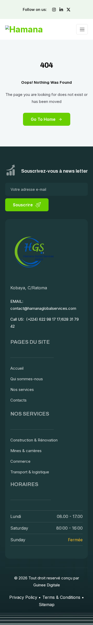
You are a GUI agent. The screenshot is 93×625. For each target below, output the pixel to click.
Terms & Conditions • (63, 597)
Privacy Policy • (25, 597)
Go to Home (43, 119)
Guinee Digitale (46, 584)
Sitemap (47, 604)
